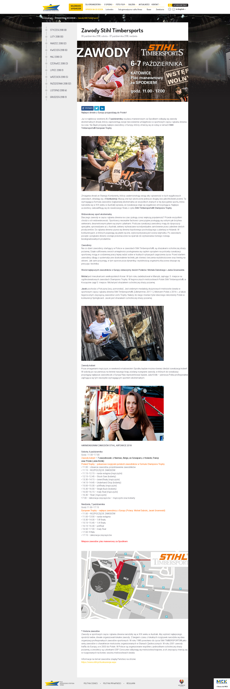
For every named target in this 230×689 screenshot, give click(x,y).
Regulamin (131, 683)
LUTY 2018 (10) (56, 36)
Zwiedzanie (160, 9)
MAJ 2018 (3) (56, 56)
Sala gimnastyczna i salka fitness (130, 9)
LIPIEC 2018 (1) (56, 70)
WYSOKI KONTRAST (180, 5)
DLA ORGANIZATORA (93, 4)
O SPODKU (108, 4)
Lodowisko (109, 9)
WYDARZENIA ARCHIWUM (65, 18)
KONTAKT (155, 4)
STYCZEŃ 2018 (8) (58, 29)
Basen (149, 9)
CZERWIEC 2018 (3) (59, 63)
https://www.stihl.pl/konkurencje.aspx (98, 662)
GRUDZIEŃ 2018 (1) (58, 97)
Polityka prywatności (112, 683)
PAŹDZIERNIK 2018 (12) (60, 83)
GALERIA (131, 4)
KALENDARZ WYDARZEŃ (76, 7)
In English (180, 9)
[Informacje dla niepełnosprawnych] (170, 5)
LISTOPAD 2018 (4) (58, 90)
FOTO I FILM (120, 4)
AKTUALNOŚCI (144, 4)
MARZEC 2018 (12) (58, 43)
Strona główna (47, 18)
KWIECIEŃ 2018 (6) (58, 50)
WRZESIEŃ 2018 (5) (59, 76)
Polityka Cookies (91, 683)
